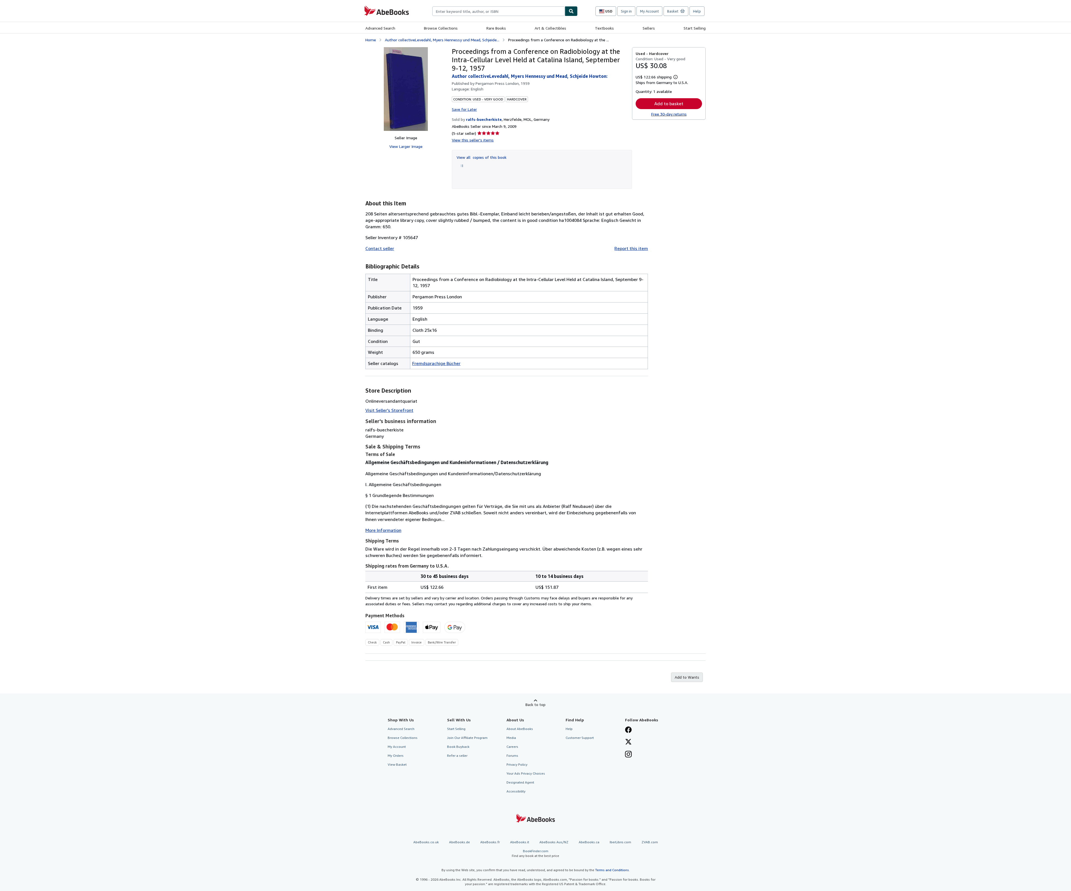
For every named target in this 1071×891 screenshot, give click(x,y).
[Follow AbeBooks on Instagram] (628, 755)
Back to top (535, 704)
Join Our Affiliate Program (467, 738)
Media (511, 738)
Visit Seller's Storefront (389, 410)
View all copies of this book (481, 157)
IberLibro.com (620, 842)
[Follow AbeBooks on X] (628, 742)
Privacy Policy (516, 764)
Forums (512, 755)
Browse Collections (441, 28)
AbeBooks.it (519, 842)
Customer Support (580, 738)
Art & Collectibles (550, 28)
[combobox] (498, 11)
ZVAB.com (649, 842)
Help (697, 11)
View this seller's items (473, 140)
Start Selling (695, 28)
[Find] (571, 11)
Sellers (649, 28)
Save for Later (464, 109)
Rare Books (496, 28)
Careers (512, 746)
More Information (383, 530)
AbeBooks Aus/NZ (553, 842)
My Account (649, 11)
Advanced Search (380, 28)
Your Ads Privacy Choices (525, 773)
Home (370, 39)
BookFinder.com (535, 853)
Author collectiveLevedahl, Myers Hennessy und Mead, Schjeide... (442, 39)
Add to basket (668, 103)
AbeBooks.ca (589, 842)
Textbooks (604, 28)
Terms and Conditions (612, 870)
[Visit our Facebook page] (628, 730)
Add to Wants (687, 677)
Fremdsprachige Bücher (436, 363)
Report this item (631, 248)
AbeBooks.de (459, 842)
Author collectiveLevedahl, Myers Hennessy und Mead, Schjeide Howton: (529, 76)
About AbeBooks (519, 729)
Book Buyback (458, 746)
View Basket (397, 764)
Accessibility (515, 791)
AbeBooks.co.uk (426, 842)
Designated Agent (520, 782)
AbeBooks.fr (490, 842)
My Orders (396, 755)
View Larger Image (406, 146)
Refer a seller (457, 755)
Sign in (626, 11)
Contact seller (379, 248)
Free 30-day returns (669, 114)
